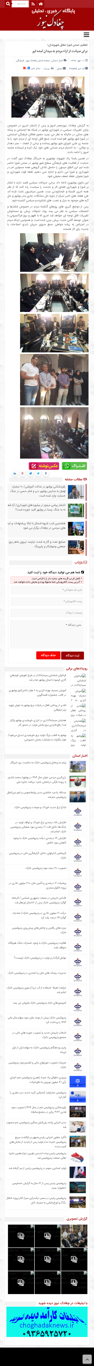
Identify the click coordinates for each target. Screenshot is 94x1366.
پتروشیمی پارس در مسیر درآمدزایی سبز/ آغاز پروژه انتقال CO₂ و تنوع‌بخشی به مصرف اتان (36, 1200)
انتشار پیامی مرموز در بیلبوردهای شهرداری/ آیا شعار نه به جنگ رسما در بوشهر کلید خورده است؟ (35, 507)
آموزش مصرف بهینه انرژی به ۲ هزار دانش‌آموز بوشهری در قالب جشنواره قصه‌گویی (37, 692)
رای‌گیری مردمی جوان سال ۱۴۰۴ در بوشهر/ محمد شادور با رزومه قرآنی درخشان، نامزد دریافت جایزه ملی (37, 779)
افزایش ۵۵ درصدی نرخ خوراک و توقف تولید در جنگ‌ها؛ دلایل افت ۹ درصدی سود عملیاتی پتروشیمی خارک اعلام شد (38, 827)
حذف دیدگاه (48, 655)
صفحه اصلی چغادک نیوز (38, 60)
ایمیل (59, 68)
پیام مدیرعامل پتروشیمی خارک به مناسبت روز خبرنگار (38, 762)
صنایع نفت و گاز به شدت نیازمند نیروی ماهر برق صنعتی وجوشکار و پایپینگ (37, 544)
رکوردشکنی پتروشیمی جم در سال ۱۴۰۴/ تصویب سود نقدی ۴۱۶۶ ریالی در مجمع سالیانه (38, 1109)
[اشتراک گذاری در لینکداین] (15, 473)
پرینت (47, 68)
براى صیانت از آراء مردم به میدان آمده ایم (60, 51)
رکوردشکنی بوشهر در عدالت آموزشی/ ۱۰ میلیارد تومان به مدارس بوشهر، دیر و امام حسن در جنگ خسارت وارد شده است (37, 491)
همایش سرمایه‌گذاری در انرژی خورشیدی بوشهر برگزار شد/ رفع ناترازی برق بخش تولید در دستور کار (38, 722)
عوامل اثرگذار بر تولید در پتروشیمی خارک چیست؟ (40, 958)
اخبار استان (57, 60)
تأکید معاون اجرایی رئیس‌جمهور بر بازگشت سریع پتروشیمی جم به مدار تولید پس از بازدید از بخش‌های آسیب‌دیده (37, 1142)
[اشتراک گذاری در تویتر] (38, 473)
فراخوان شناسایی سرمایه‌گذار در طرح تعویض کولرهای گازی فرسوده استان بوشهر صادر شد (38, 677)
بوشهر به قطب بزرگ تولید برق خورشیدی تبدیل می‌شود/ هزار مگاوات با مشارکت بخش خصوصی (37, 737)
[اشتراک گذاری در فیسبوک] (46, 473)
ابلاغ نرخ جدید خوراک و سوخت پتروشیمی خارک (40, 807)
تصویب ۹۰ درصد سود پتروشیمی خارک (46, 868)
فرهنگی (20, 60)
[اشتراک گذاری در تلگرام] (30, 473)
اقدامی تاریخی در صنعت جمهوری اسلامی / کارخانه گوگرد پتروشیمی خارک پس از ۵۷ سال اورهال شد (39, 900)
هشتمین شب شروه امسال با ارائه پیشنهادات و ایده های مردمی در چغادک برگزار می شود (35, 525)
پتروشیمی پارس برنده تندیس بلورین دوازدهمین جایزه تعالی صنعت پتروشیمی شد (37, 1155)
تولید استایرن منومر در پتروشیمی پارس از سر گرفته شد (37, 1168)
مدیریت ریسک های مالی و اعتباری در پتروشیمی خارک (36, 973)
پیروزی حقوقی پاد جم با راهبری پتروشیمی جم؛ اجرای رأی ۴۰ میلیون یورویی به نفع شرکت (38, 1079)
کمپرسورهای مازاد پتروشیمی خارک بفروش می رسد (39, 1003)
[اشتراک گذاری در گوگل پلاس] (22, 473)
